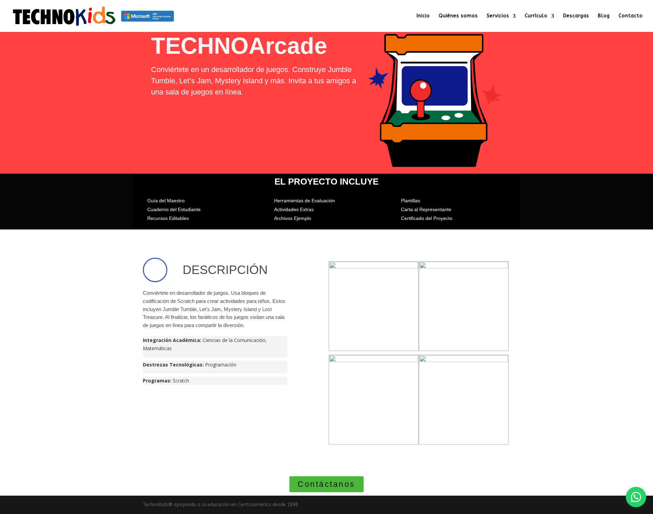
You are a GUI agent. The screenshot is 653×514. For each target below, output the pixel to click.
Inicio (423, 16)
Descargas (576, 16)
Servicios (498, 16)
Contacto (631, 16)
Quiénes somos (458, 16)
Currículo (536, 16)
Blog (604, 16)
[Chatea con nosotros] (636, 497)
